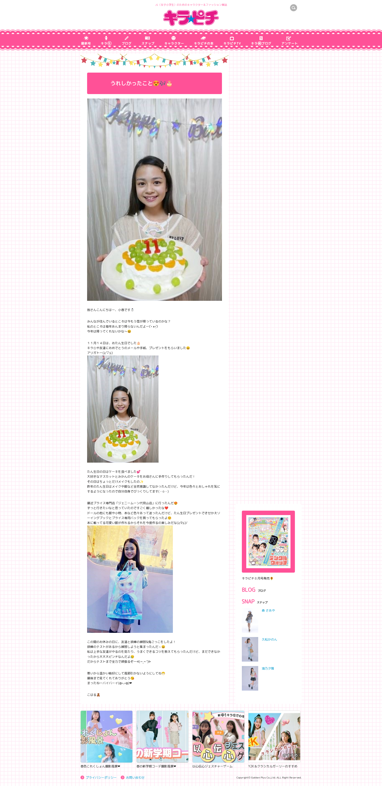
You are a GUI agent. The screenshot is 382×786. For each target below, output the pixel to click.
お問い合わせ (135, 777)
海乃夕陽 (268, 668)
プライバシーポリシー (101, 777)
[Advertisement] (268, 468)
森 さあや (268, 610)
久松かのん (269, 639)
